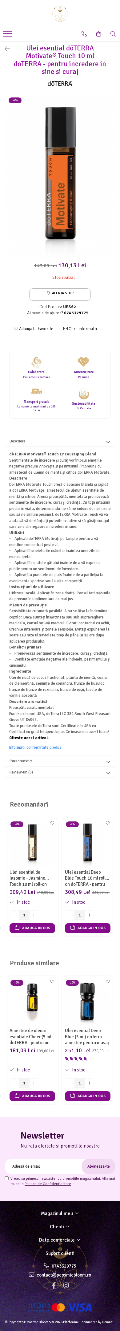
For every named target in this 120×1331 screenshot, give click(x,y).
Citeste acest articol (28, 737)
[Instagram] (66, 1286)
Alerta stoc (63, 293)
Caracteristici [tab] (21, 761)
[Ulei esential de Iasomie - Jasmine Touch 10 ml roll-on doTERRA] (32, 843)
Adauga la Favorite (35, 328)
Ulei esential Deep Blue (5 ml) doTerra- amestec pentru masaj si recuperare (87, 1036)
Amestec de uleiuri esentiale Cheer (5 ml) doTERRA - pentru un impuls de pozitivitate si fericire (31, 1036)
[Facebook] (54, 1286)
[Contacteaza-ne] (84, 34)
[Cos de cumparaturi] (98, 34)
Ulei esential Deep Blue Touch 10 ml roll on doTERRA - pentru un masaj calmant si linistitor (85, 877)
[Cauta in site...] (113, 34)
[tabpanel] (60, 177)
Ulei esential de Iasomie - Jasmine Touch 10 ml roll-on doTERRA (28, 877)
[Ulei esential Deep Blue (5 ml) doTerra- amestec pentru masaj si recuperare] (87, 1002)
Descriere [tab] (18, 441)
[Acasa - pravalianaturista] (60, 14)
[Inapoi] (4, 49)
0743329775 (63, 1266)
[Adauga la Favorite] (52, 825)
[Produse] (8, 35)
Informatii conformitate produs (35, 747)
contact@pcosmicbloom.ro (63, 1275)
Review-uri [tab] (21, 772)
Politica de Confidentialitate (48, 1184)
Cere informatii (82, 328)
